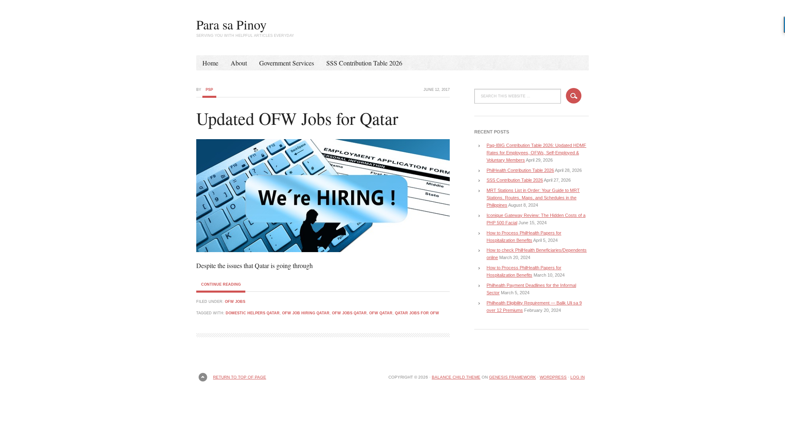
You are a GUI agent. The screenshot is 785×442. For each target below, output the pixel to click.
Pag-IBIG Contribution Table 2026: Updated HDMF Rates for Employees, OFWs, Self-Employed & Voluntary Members (536, 152)
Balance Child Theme (456, 377)
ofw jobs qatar (349, 313)
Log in (577, 377)
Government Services (286, 63)
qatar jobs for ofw (417, 313)
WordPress (553, 377)
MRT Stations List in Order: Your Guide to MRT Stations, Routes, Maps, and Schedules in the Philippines (533, 197)
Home (210, 63)
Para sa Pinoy (231, 24)
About (239, 63)
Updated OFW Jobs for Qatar (297, 118)
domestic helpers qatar (253, 313)
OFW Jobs (235, 302)
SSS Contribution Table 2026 (364, 63)
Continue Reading (221, 284)
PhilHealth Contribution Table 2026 (520, 170)
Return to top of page (239, 377)
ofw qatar (380, 313)
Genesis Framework (512, 377)
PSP (209, 90)
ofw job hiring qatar (306, 313)
